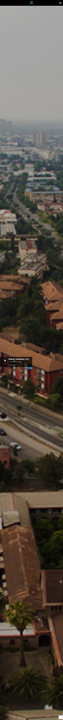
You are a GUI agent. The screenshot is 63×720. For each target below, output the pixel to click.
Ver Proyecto (12, 365)
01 (61, 582)
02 (61, 583)
